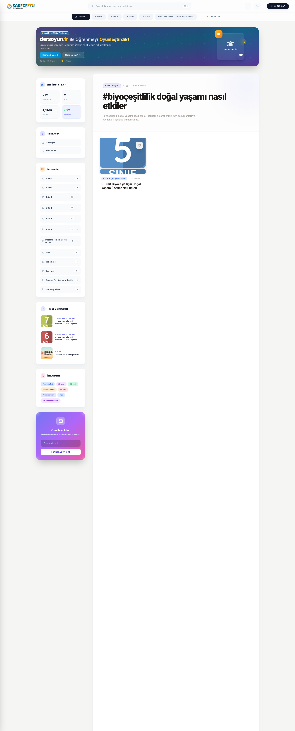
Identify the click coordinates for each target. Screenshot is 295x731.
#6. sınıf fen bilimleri (50, 400)
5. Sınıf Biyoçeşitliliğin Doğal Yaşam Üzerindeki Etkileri (121, 186)
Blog (48, 252)
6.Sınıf (114, 17)
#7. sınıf (63, 390)
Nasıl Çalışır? (72, 55)
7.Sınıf (146, 17)
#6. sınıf (73, 384)
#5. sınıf (61, 384)
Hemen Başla (49, 55)
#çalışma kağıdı (49, 390)
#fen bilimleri (48, 384)
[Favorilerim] (248, 6)
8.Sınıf (130, 17)
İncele (115, 168)
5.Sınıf (99, 17)
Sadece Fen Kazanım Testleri (60, 280)
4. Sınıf (49, 187)
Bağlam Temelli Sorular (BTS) (175, 17)
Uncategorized (53, 289)
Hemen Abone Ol (60, 452)
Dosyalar (50, 271)
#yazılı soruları (48, 395)
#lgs (61, 395)
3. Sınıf (49, 178)
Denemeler (51, 262)
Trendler (215, 17)
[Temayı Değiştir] (257, 6)
